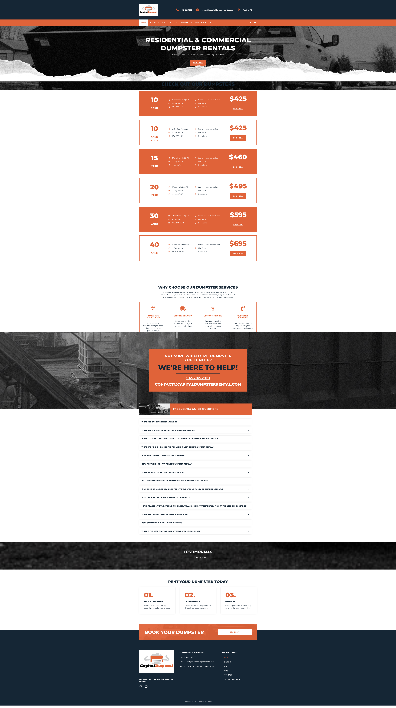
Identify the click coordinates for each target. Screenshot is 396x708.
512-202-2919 (198, 378)
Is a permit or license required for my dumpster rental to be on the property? (182, 489)
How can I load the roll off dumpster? (161, 523)
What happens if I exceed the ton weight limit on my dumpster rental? (177, 447)
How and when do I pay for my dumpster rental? (166, 464)
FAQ (176, 23)
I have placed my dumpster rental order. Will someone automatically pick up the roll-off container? (194, 506)
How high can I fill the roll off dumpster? (163, 455)
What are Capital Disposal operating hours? (164, 514)
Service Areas (202, 23)
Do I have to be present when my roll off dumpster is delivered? (174, 481)
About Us (166, 23)
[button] (195, 422)
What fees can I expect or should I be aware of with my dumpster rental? (179, 439)
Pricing (153, 23)
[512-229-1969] (177, 9)
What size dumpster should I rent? (159, 422)
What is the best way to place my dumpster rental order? (171, 531)
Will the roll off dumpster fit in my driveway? (165, 498)
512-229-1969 (187, 10)
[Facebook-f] (251, 22)
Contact (185, 23)
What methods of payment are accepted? (162, 472)
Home (143, 23)
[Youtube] (255, 22)
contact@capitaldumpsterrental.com (217, 10)
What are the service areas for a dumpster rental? (168, 430)
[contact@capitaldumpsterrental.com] (197, 9)
